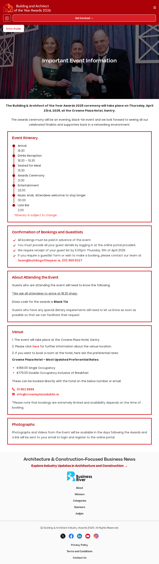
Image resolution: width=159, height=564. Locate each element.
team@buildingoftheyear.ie (39, 260)
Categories (79, 500)
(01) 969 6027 (72, 260)
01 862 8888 (25, 389)
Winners (79, 494)
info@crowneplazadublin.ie (38, 394)
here (36, 346)
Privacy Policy (79, 544)
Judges (79, 513)
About (79, 487)
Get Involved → (84, 18)
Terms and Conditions (79, 551)
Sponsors (79, 507)
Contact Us (79, 557)
